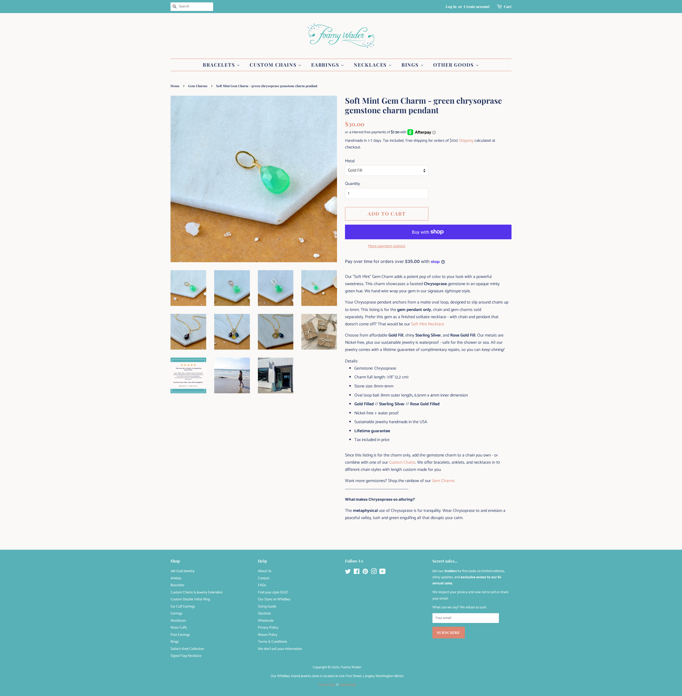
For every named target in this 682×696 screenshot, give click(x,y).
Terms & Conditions (272, 642)
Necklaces (371, 65)
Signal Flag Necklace (185, 656)
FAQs (262, 585)
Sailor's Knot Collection (187, 649)
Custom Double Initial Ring (190, 599)
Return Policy (267, 635)
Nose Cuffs (178, 627)
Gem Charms (198, 86)
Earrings (326, 65)
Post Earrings (180, 635)
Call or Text (326, 685)
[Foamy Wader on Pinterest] (365, 573)
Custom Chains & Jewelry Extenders (196, 592)
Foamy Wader (350, 667)
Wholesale (266, 621)
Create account (477, 6)
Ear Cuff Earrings (182, 606)
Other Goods (454, 65)
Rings (410, 65)
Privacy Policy (268, 627)
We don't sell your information (280, 649)
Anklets (175, 578)
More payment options (386, 246)
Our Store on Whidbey (274, 599)
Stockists (264, 613)
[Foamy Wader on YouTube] (382, 573)
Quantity (352, 183)
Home (175, 86)
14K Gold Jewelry (182, 571)
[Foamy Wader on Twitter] (348, 573)
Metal (350, 161)
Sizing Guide (267, 606)
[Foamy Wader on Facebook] (357, 573)
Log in (451, 6)
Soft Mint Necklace (427, 324)
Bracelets (220, 65)
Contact (263, 578)
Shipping (466, 140)
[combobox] (191, 6)
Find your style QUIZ (273, 592)
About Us (264, 571)
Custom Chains (274, 65)
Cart (508, 6)
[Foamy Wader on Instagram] (374, 573)
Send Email (347, 685)
